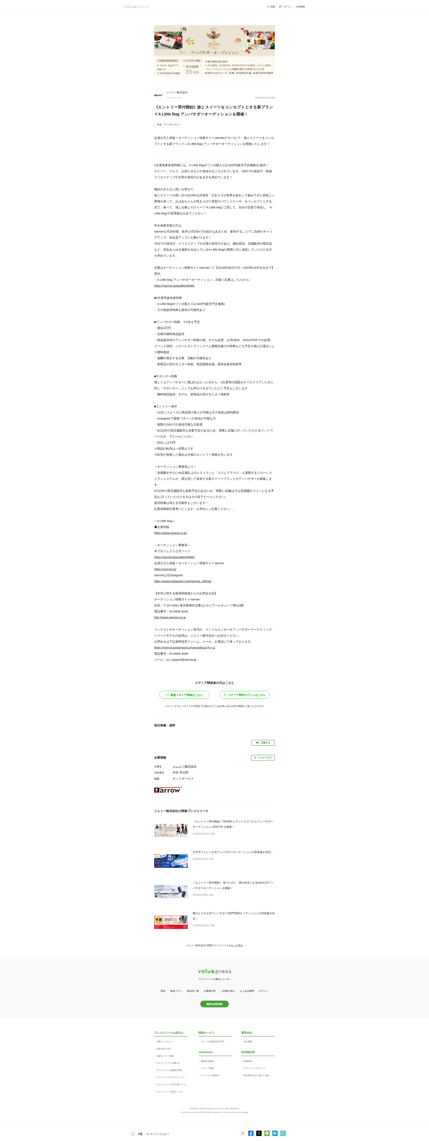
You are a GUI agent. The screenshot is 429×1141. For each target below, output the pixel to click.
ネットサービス (183, 778)
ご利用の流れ (228, 991)
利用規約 (247, 1061)
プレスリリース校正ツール (169, 1091)
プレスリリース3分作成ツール (171, 1084)
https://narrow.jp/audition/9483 (174, 285)
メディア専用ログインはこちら (246, 695)
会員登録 (300, 6)
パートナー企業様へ (210, 1075)
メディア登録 (207, 1068)
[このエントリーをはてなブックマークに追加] (275, 1135)
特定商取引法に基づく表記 (256, 1075)
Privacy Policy (223, 1112)
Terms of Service (238, 1112)
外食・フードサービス (168, 124)
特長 (163, 991)
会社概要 (247, 1041)
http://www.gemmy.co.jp (170, 617)
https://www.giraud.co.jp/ (170, 533)
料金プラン (176, 991)
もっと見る (237, 945)
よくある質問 (247, 991)
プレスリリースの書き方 (168, 1063)
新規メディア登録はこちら (187, 695)
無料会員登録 (214, 1003)
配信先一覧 (193, 991)
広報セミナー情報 (165, 1056)
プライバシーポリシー (254, 1068)
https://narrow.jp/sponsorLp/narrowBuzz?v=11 (184, 647)
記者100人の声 (163, 1049)
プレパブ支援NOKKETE (212, 1041)
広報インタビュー (165, 1041)
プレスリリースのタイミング (170, 1077)
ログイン (287, 6)
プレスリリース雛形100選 (169, 1070)
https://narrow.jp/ (165, 569)
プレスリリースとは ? (157, 1134)
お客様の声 (210, 991)
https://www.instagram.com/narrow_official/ (182, 581)
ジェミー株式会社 (177, 92)
